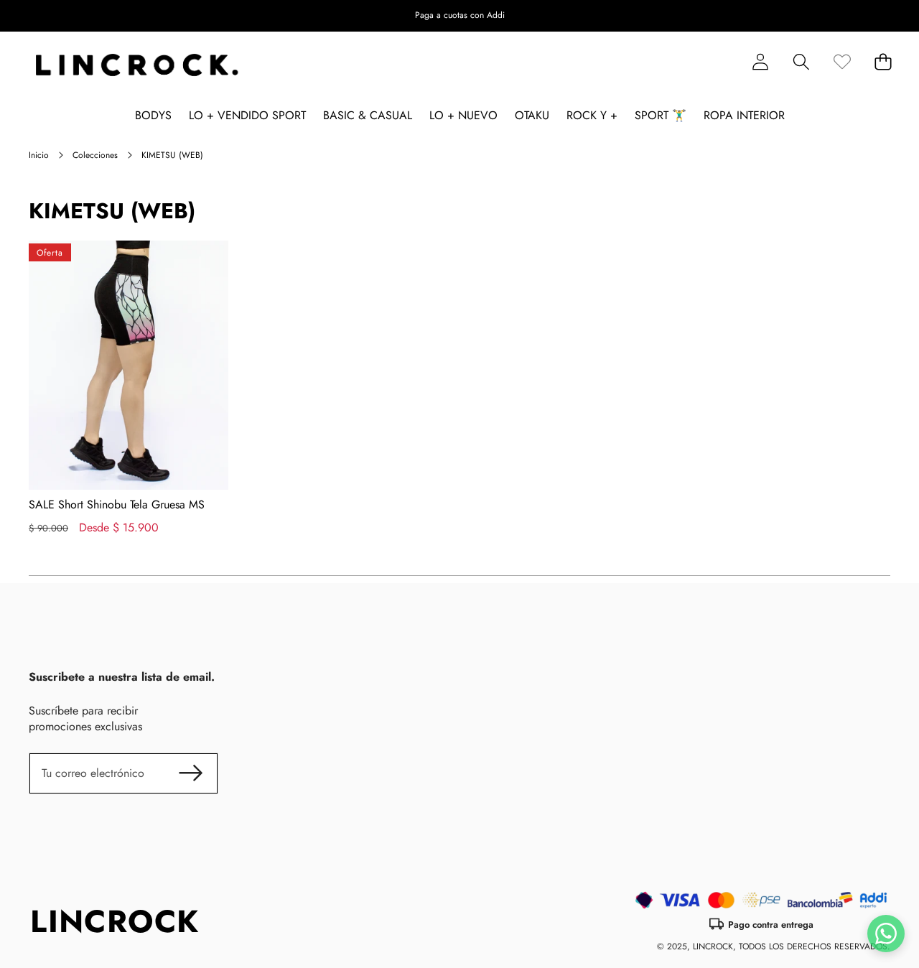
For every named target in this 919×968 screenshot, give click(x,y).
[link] (842, 62)
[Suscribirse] (191, 773)
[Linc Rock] (137, 65)
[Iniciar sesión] (760, 62)
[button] (863, 16)
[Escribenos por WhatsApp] (886, 933)
